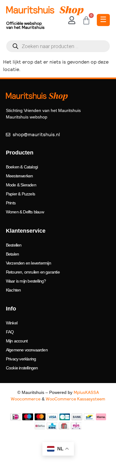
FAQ (10, 331)
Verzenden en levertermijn (28, 263)
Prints (10, 202)
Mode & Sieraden (21, 184)
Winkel (11, 322)
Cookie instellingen (22, 367)
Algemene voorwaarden (27, 349)
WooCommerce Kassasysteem (75, 399)
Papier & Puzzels (20, 193)
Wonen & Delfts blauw (25, 211)
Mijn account (17, 340)
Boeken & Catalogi (22, 166)
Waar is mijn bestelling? (26, 281)
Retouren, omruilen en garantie (33, 272)
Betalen (12, 254)
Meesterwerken (19, 175)
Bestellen (14, 245)
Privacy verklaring (21, 358)
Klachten (13, 290)
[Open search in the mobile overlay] (58, 46)
